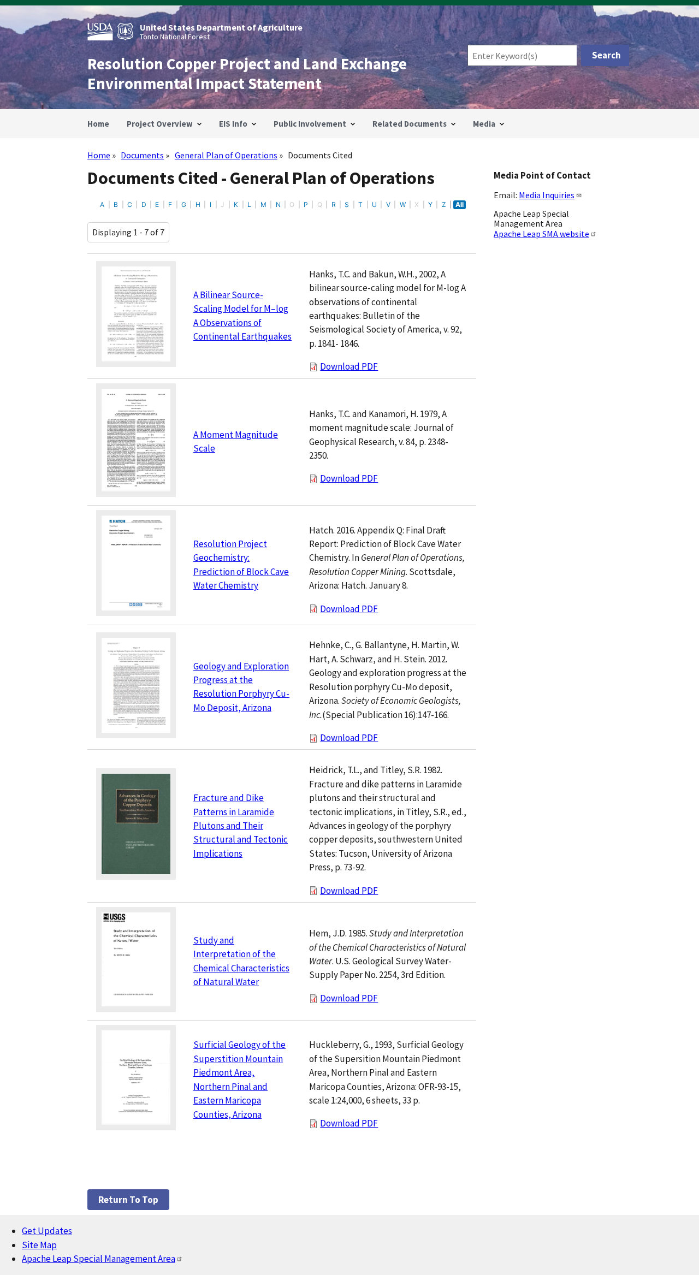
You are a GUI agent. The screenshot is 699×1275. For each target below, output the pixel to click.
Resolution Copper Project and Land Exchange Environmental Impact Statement (247, 73)
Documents (142, 155)
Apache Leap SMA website (541, 233)
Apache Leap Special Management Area (98, 1259)
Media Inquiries (546, 194)
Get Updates (47, 1231)
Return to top (128, 1200)
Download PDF (349, 366)
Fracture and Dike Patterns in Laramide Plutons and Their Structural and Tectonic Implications (240, 825)
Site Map (39, 1245)
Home (98, 155)
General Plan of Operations (226, 155)
